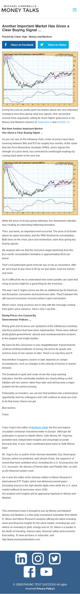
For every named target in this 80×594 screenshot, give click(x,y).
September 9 (44, 122)
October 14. (63, 122)
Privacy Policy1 (46, 588)
